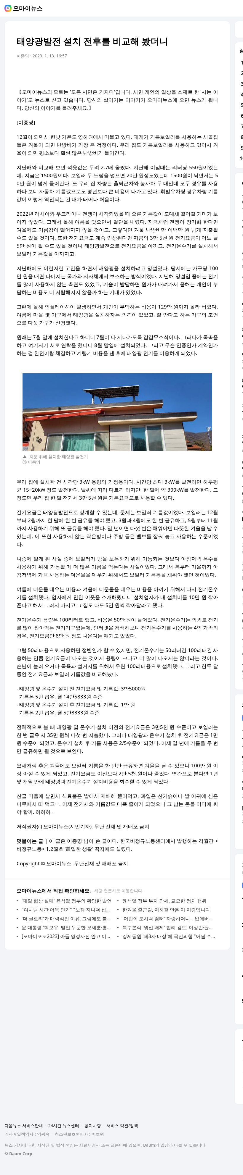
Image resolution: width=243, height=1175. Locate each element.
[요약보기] (165, 72)
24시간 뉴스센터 (63, 1125)
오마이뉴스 (28, 8)
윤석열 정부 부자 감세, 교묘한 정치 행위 (164, 901)
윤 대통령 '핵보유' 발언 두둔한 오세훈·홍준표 (68, 927)
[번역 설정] (188, 72)
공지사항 (92, 1125)
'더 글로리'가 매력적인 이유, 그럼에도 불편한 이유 (68, 918)
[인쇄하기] (212, 72)
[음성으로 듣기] (177, 72)
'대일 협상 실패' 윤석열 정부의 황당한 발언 (67, 901)
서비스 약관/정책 (122, 1125)
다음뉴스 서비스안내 (23, 1125)
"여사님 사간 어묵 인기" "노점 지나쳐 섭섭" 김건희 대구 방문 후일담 (68, 909)
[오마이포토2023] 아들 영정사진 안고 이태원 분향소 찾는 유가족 (68, 936)
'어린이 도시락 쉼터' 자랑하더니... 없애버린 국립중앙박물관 (168, 918)
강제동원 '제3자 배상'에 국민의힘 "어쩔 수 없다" (168, 936)
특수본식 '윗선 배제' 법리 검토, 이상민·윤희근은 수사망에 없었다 (168, 927)
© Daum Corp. (18, 1153)
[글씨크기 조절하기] (200, 72)
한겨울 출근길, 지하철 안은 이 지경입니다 (166, 909)
